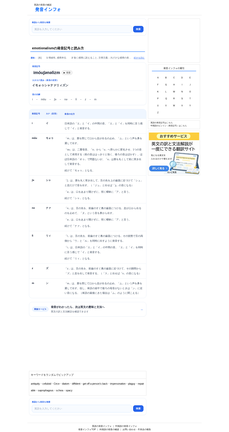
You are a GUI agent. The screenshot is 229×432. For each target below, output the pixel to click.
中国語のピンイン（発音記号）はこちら (169, 126)
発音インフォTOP (87, 429)
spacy (69, 390)
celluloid (46, 383)
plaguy (131, 383)
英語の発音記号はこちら (162, 122)
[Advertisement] (125, 7)
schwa (59, 390)
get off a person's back (95, 383)
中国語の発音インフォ (126, 426)
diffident (76, 383)
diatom (65, 383)
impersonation (118, 383)
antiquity (35, 383)
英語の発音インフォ (102, 426)
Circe (57, 383)
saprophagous (45, 390)
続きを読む (139, 57)
